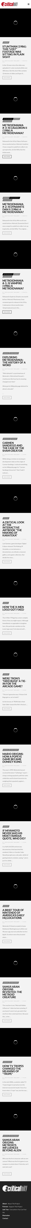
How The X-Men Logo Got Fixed (13, 608)
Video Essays (7, 121)
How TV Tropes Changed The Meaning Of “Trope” (13, 1069)
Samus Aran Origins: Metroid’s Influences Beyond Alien (11, 1145)
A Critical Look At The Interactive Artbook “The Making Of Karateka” (13, 529)
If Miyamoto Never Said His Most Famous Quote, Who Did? (14, 834)
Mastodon (6, 1215)
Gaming (6, 42)
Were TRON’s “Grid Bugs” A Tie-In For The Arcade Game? (14, 682)
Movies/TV (7, 438)
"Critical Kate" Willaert (12, 60)
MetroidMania (8, 118)
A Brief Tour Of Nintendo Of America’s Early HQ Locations (13, 913)
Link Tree (5, 1209)
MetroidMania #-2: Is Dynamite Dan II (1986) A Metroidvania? (13, 208)
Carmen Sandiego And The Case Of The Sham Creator (13, 446)
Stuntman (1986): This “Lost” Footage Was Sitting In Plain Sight (14, 52)
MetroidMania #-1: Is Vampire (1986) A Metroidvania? (13, 284)
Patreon (5, 1206)
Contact (5, 1218)
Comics (6, 602)
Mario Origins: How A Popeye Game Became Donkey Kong (12, 757)
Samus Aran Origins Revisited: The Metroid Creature (12, 992)
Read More (7, 77)
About (4, 1204)
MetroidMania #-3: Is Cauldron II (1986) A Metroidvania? (14, 129)
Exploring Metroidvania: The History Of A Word (14, 361)
